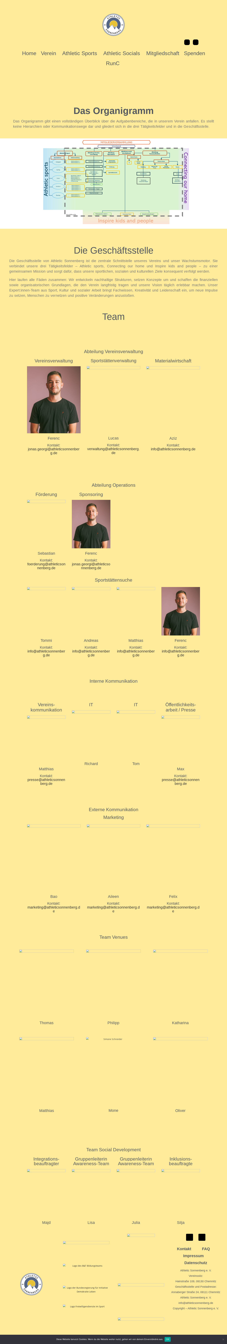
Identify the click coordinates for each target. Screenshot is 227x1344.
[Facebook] (187, 42)
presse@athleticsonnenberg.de (46, 782)
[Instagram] (195, 42)
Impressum (193, 1256)
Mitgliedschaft (162, 53)
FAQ (206, 1249)
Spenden (194, 53)
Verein (48, 53)
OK (167, 1339)
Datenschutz (195, 1263)
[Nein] (223, 1339)
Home (29, 53)
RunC (113, 63)
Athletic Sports (79, 53)
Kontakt (184, 1249)
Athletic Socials (121, 53)
